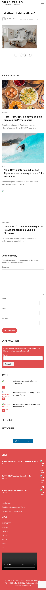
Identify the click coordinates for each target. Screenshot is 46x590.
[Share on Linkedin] (30, 55)
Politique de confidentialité (12, 511)
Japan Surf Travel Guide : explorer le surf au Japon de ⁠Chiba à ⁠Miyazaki (23, 230)
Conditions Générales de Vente (13, 507)
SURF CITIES (12, 19)
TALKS (4, 536)
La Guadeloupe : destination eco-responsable (25, 382)
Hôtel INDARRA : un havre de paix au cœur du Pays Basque (23, 118)
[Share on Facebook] (16, 55)
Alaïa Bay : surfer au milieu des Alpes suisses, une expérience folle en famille (24, 173)
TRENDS (5, 531)
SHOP (4, 548)
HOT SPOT (5, 113)
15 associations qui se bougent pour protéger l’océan (26, 394)
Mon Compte (6, 503)
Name (4, 299)
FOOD (4, 544)
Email (4, 308)
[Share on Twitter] (21, 55)
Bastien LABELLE (18, 583)
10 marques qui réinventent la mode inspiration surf (26, 405)
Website (5, 318)
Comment (6, 267)
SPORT (4, 166)
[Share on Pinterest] (25, 55)
